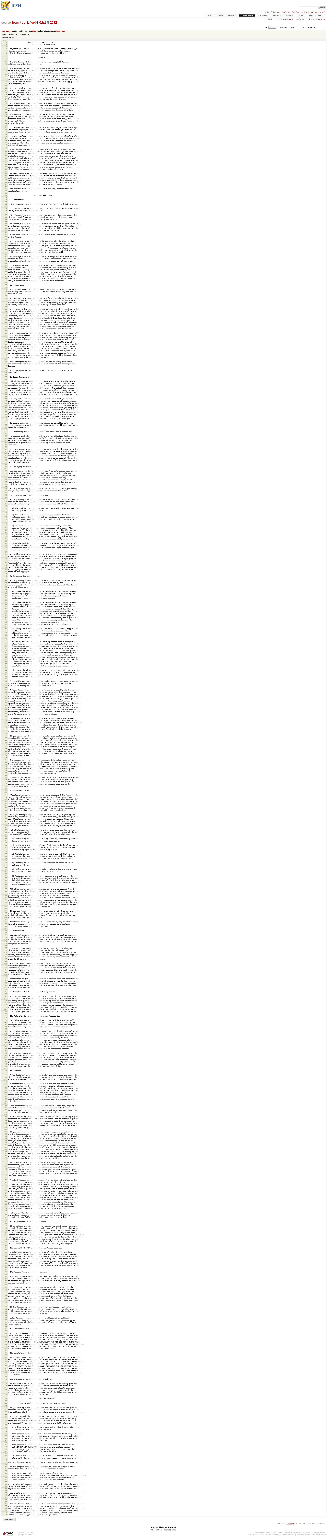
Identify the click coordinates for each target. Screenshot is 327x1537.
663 (5, 1491)
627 (5, 1412)
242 (5, 569)
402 (5, 919)
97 (6, 252)
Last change (6, 31)
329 (5, 760)
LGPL (318, 1535)
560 (5, 1265)
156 (5, 381)
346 (5, 797)
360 (5, 827)
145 (5, 357)
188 (5, 451)
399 (5, 913)
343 (5, 790)
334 (5, 771)
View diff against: (309, 27)
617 (5, 1390)
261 (5, 611)
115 (5, 291)
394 (5, 902)
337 (5, 777)
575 (5, 1298)
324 (5, 749)
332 (5, 766)
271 (5, 633)
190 (5, 456)
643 (5, 1447)
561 (5, 1267)
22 (6, 88)
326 (5, 753)
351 (5, 808)
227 (5, 537)
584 (5, 1318)
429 (5, 979)
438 (5, 998)
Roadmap (289, 15)
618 (5, 1392)
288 (5, 670)
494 (5, 1121)
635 (5, 1429)
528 (5, 1195)
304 (5, 705)
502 (5, 1138)
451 (5, 1027)
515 (5, 1167)
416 (5, 950)
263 (5, 615)
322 (5, 744)
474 (5, 1077)
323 (5, 747)
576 (5, 1300)
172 (5, 416)
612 (5, 1379)
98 (6, 254)
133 (5, 331)
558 (5, 1261)
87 (6, 230)
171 (5, 414)
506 (5, 1147)
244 (5, 574)
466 (5, 1060)
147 (5, 361)
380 (5, 871)
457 (5, 1040)
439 (5, 1000)
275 (5, 642)
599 (5, 1350)
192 (5, 460)
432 (5, 985)
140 (5, 346)
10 (6, 62)
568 (5, 1283)
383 (5, 878)
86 (6, 228)
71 (6, 195)
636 (5, 1431)
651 (5, 1464)
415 (5, 948)
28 (6, 101)
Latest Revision (288, 19)
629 (5, 1416)
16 (6, 75)
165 (5, 401)
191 (5, 458)
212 (5, 504)
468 (5, 1064)
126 (5, 315)
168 (5, 407)
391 (5, 895)
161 (5, 392)
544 (5, 1230)
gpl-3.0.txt (38, 22)
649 (5, 1460)
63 (6, 178)
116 (5, 294)
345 (5, 795)
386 (5, 884)
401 (5, 917)
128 (5, 320)
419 (5, 957)
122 (5, 307)
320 (5, 740)
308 (5, 714)
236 (5, 556)
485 (5, 1101)
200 (5, 477)
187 (5, 449)
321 (5, 742)
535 (5, 1210)
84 (6, 224)
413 (5, 944)
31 (6, 108)
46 (6, 140)
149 (5, 366)
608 (5, 1370)
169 (5, 410)
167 (5, 405)
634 (5, 1427)
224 (5, 530)
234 (5, 552)
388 (5, 889)
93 (6, 243)
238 (5, 561)
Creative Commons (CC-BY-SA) (276, 1535)
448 (5, 1020)
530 (5, 1200)
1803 (34, 31)
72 (6, 197)
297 (5, 690)
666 (5, 1497)
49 (6, 147)
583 (5, 1315)
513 (5, 1162)
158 (5, 386)
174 (5, 421)
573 (5, 1294)
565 (5, 1276)
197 (5, 471)
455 (5, 1035)
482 (5, 1095)
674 (5, 1515)
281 (5, 655)
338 (5, 779)
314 (5, 727)
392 (5, 898)
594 (5, 1340)
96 (6, 250)
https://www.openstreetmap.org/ (314, 1533)
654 (5, 1471)
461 (5, 1049)
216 (5, 512)
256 (5, 600)
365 (5, 838)
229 (5, 541)
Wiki (209, 15)
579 (5, 1307)
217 (5, 515)
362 (5, 832)
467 (5, 1062)
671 (5, 1508)
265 (5, 620)
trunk (25, 22)
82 (6, 219)
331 (5, 764)
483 (5, 1097)
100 (5, 259)
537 (5, 1215)
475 (5, 1079)
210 (5, 499)
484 (5, 1099)
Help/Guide (286, 12)
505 (5, 1145)
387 (5, 887)
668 (5, 1502)
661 (5, 1486)
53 (6, 156)
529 (5, 1197)
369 (5, 847)
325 (5, 751)
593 (5, 1337)
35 (6, 116)
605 (5, 1364)
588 (5, 1326)
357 (5, 821)
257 (5, 602)
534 (5, 1208)
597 (5, 1346)
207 (5, 493)
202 (5, 482)
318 (5, 736)
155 (5, 379)
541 (5, 1224)
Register (304, 12)
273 (5, 637)
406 (5, 928)
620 (5, 1396)
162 (5, 394)
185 (5, 445)
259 (5, 607)
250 (5, 587)
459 (5, 1044)
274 (5, 639)
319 (5, 738)
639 (5, 1438)
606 (5, 1366)
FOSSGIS (274, 1533)
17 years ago (60, 31)
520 (5, 1178)
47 (6, 143)
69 (6, 191)
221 (5, 523)
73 (6, 199)
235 (5, 554)
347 (5, 799)
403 (5, 922)
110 (5, 280)
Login (267, 12)
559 (5, 1263)
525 (5, 1189)
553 (5, 1250)
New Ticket (277, 15)
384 (5, 880)
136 (5, 337)
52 (6, 154)
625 (5, 1407)
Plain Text (154, 1530)
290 (5, 674)
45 (6, 138)
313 (5, 725)
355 (5, 817)
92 (6, 241)
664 (5, 1493)
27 (6, 99)
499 (5, 1132)
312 (5, 722)
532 (5, 1204)
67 (6, 186)
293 (5, 681)
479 (5, 1088)
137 (5, 340)
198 (5, 473)
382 (5, 876)
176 (5, 425)
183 (5, 440)
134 (5, 333)
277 (5, 646)
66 (6, 184)
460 (5, 1046)
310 (5, 718)
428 (5, 976)
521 (5, 1180)
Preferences (275, 12)
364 (5, 836)
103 (5, 265)
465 (5, 1057)
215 (5, 510)
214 (5, 508)
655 (5, 1473)
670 (5, 1506)
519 (5, 1175)
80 (6, 215)
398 (5, 911)
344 (5, 792)
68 (6, 189)
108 (5, 276)
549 (5, 1241)
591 (5, 1333)
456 (5, 1038)
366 (5, 841)
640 (5, 1440)
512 (5, 1160)
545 (5, 1232)
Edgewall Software (26, 1535)
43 (6, 134)
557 (5, 1259)
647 (5, 1456)
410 (5, 937)
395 (5, 904)
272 (5, 635)
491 (5, 1114)
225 (5, 532)
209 (5, 497)
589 (5, 1329)
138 (5, 342)
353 (5, 812)
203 (5, 484)
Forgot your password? (317, 12)
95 (6, 248)
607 (5, 1368)
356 (5, 819)
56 (6, 162)
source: (6, 22)
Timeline (220, 15)
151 (5, 370)
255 (5, 598)
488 (5, 1108)
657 (5, 1477)
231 (5, 545)
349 (5, 803)
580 (5, 1309)
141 (5, 348)
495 (5, 1123)
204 (5, 486)
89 (6, 234)
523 (5, 1184)
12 (6, 66)
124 (5, 311)
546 (5, 1235)
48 (6, 145)
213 (5, 506)
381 (5, 873)
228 (5, 539)
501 (5, 1136)
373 (5, 856)
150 (5, 368)
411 (5, 939)
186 (5, 447)
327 (5, 755)
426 (5, 972)
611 (5, 1377)
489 (5, 1110)
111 (5, 283)
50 (6, 149)
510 (5, 1156)
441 (5, 1005)
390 (5, 893)
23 (6, 90)
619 (5, 1394)
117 (5, 296)
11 (6, 64)
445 (5, 1014)
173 (5, 418)
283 (5, 659)
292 (5, 679)
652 (5, 1466)
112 (5, 285)
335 (5, 773)
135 (5, 335)
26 (6, 97)
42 (6, 132)
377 (5, 865)
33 (6, 112)
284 (5, 661)
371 (5, 852)
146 (5, 359)
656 (5, 1475)
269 (5, 628)
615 (5, 1385)
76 (6, 206)
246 (5, 578)
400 (5, 915)
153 (5, 375)
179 (5, 432)
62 (6, 175)
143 (5, 353)
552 (5, 1248)
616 (5, 1388)
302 (5, 701)
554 (5, 1252)
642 (5, 1445)
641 (5, 1442)
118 (5, 298)
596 (5, 1344)
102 (5, 263)
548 (5, 1239)
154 (5, 377)
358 (5, 823)
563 (5, 1272)
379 (5, 869)
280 (5, 652)
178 (5, 429)
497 (5, 1127)
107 (5, 274)
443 (5, 1009)
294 (5, 683)
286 (5, 666)
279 (5, 650)
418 (5, 954)
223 (5, 528)
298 (5, 692)
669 (5, 1504)
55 (6, 160)
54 (6, 158)
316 (5, 731)
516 (5, 1169)
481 (5, 1092)
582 (5, 1313)
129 (5, 322)
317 (5, 733)
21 (6, 86)
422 (5, 963)
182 (5, 438)
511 (5, 1158)
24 (6, 92)
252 (5, 591)
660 (5, 1484)
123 (5, 309)
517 (5, 1171)
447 (5, 1018)
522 (5, 1182)
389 (5, 891)
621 (5, 1399)
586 (5, 1322)
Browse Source (247, 15)
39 (6, 125)
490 (5, 1112)
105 (5, 269)
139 (5, 344)
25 (6, 94)
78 (6, 210)
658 (5, 1480)
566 (5, 1278)
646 (5, 1453)
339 (5, 782)
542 (5, 1226)
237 (5, 558)
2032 (53, 22)
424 (5, 968)
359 (5, 825)
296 (5, 687)
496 (5, 1125)
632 (5, 1423)
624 (5, 1405)
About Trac (296, 12)
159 (5, 388)
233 (5, 550)
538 (5, 1217)
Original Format (170, 1530)
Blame (311, 19)
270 (5, 631)
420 (5, 959)
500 (5, 1134)
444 (5, 1011)
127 (5, 318)
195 (5, 467)
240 (5, 565)
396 (5, 906)
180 (5, 434)
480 (5, 1090)
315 (5, 729)
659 (5, 1482)
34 (6, 114)
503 (5, 1140)
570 (5, 1287)
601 (5, 1355)
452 (5, 1029)
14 (6, 70)
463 (5, 1053)
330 (5, 762)
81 (6, 217)
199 (5, 475)
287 (5, 668)
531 (5, 1202)
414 (5, 946)
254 (5, 596)
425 (5, 970)
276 (5, 644)
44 (6, 136)
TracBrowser (290, 1523)
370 (5, 849)
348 (5, 801)
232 (5, 547)
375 (5, 860)
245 (5, 576)
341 (5, 786)
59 (6, 169)
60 (6, 171)
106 (5, 272)
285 (5, 663)
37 (6, 121)
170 (5, 412)
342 (5, 788)
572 (5, 1291)
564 (5, 1274)
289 (5, 672)
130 (5, 324)
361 (5, 830)
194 (5, 464)
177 (5, 427)
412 (5, 941)
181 (5, 436)
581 (5, 1311)
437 (5, 996)
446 (5, 1016)
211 (5, 502)
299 (5, 694)
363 (5, 834)
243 (5, 572)
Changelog (232, 15)
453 (5, 1031)
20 (6, 84)
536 (5, 1213)
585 (5, 1320)
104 (5, 267)
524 (5, 1186)
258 (5, 604)
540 (5, 1221)
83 (6, 221)
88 (6, 232)
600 (5, 1353)
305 (5, 707)
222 (5, 526)
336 (5, 775)
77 (6, 208)
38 (6, 123)
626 (5, 1410)
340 (5, 784)
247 (5, 580)
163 (5, 397)
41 (6, 129)
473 (5, 1075)
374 (5, 858)
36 (6, 119)
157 (5, 383)
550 (5, 1243)
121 (5, 305)
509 (5, 1154)
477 (5, 1084)
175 (5, 423)
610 (5, 1375)
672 (5, 1510)
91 (6, 239)
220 (5, 521)
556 (5, 1256)
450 (5, 1025)
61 (6, 173)
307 (5, 712)
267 (5, 624)
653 (5, 1469)
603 (5, 1359)
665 (5, 1495)
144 (5, 355)
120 (5, 302)
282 (5, 657)
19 (6, 81)
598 (5, 1348)
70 (6, 193)
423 (5, 965)
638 (5, 1436)
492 (5, 1116)
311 (5, 720)
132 (5, 329)
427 (5, 974)
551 (5, 1245)
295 (5, 685)
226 (5, 534)
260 (5, 609)
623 (5, 1403)
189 (5, 453)
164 (5, 399)
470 (5, 1068)
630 (5, 1418)
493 (5, 1119)
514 (5, 1165)
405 (5, 926)
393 (5, 900)
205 (5, 488)
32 (6, 110)
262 (5, 613)
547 (5, 1237)
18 (6, 79)
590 (5, 1331)
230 (5, 543)
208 (5, 495)
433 (5, 987)
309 (5, 716)
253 (5, 593)
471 (5, 1070)
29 (6, 103)
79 (6, 213)
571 (5, 1289)
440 (5, 1003)
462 (5, 1051)
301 (5, 698)
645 (5, 1451)
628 (5, 1414)
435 (5, 992)
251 (5, 589)
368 (5, 845)
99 (6, 256)
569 (5, 1285)
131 (5, 326)
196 (5, 469)
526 (5, 1191)
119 (5, 300)
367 (5, 843)
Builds (301, 15)
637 (5, 1434)
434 (5, 990)
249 (5, 585)
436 (5, 994)
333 (5, 768)
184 (5, 442)
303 (5, 703)
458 (5, 1042)
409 (5, 935)
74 (6, 202)
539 (5, 1219)
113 (5, 287)
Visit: (266, 27)
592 (5, 1335)
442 (5, 1007)
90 (6, 237)
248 (5, 582)
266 (5, 622)
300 (5, 696)
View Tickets (263, 15)
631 (5, 1420)
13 (6, 68)
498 (5, 1130)
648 (5, 1458)
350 (5, 806)
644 (5, 1449)
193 (5, 462)
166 (5, 403)
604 (5, 1361)
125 (5, 313)
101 (5, 261)
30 (6, 105)
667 (5, 1499)
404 (5, 924)
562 (5, 1270)
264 (5, 617)
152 (5, 372)
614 (5, 1383)
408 (5, 933)
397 (5, 908)
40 (6, 127)
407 (5, 930)
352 (5, 810)
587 (5, 1324)
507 (5, 1149)
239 (5, 563)
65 (6, 182)
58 (6, 167)
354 (5, 814)
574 (5, 1296)
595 (5, 1342)
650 (5, 1462)
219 (5, 519)
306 (5, 709)
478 (5, 1086)
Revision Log (320, 19)
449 (5, 1022)
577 (5, 1302)
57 (6, 164)
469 (5, 1066)
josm (15, 22)
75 (6, 204)
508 (5, 1151)
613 (5, 1381)
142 (5, 351)
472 (5, 1073)
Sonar (310, 15)
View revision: (284, 27)
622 (5, 1401)
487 (5, 1105)
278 (5, 648)
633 (5, 1425)
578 (5, 1305)
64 (6, 180)
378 (5, 867)
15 (6, 73)
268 (5, 626)
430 (5, 981)
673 (5, 1512)
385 (5, 882)
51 (6, 151)
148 (5, 364)
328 (5, 757)
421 (5, 961)
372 (5, 854)
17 (6, 77)
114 (5, 289)
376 (5, 863)
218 (5, 517)
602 (5, 1357)
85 (6, 226)
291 (5, 677)
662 (5, 1488)
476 (5, 1081)
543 (5, 1228)
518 (5, 1173)
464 (5, 1055)
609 (5, 1372)
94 (6, 245)
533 (5, 1206)
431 (5, 983)
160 (5, 390)
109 (5, 278)
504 (5, 1143)
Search (320, 15)
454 (5, 1033)
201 (5, 480)
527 (5, 1193)
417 (5, 952)
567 (5, 1280)
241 (5, 567)
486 (5, 1103)
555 (5, 1254)
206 (5, 491)
